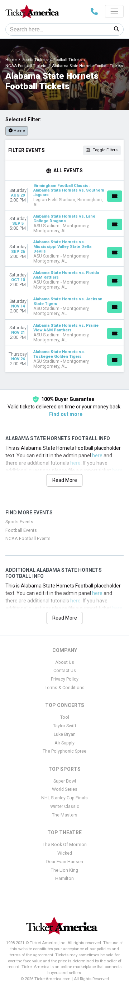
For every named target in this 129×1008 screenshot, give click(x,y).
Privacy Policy (64, 679)
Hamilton (64, 878)
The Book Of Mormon (65, 844)
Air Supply (64, 742)
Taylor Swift (64, 725)
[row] (64, 195)
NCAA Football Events (28, 538)
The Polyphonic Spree (64, 751)
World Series (64, 789)
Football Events (21, 530)
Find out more (65, 414)
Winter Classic (64, 806)
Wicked (64, 853)
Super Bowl (64, 781)
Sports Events (19, 521)
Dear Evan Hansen (64, 861)
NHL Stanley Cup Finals (64, 797)
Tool (64, 717)
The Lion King (64, 870)
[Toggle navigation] (114, 11)
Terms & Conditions (65, 687)
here (97, 455)
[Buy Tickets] (114, 196)
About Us (64, 662)
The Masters (64, 815)
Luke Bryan (65, 734)
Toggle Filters (105, 150)
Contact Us (64, 670)
